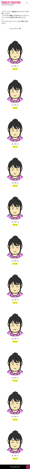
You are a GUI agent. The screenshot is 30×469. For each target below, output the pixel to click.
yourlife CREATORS (11, 3)
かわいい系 (15, 69)
